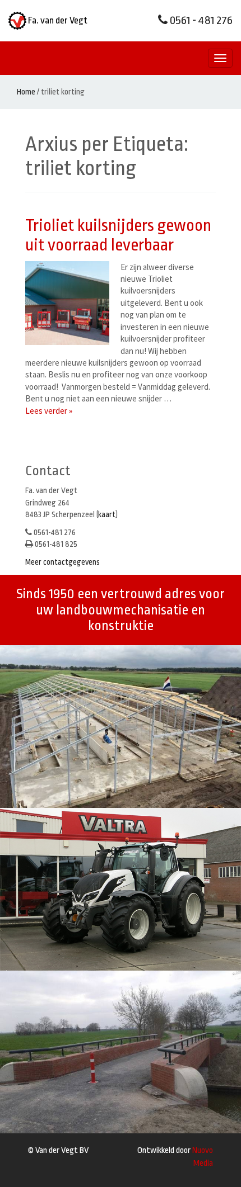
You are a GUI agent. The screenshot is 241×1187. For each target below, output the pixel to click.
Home (26, 91)
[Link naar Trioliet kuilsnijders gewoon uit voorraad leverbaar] (70, 303)
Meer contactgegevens (62, 561)
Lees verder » (48, 410)
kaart (106, 514)
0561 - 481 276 (200, 20)
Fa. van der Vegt (56, 20)
